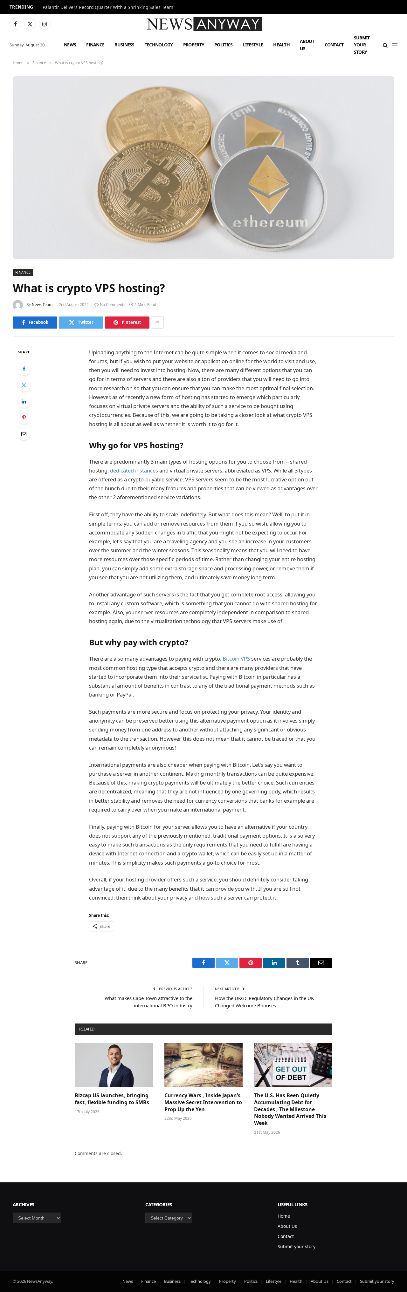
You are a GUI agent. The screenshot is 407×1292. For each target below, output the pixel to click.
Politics (223, 45)
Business (124, 45)
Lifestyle (253, 45)
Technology (159, 45)
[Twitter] (23, 385)
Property (193, 45)
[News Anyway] (203, 24)
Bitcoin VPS (236, 658)
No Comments (112, 304)
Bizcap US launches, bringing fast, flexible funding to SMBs (112, 1099)
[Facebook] (23, 369)
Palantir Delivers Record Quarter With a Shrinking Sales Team (108, 7)
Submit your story (362, 45)
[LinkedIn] (23, 401)
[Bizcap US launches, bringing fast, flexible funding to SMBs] (114, 1065)
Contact (334, 45)
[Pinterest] (23, 417)
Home (284, 1216)
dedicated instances (134, 470)
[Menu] (394, 45)
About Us (307, 44)
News (70, 45)
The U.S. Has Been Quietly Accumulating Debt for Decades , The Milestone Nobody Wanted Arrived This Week (290, 1109)
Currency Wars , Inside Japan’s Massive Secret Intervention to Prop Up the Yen (203, 1102)
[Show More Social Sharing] (157, 322)
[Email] (23, 433)
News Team (42, 304)
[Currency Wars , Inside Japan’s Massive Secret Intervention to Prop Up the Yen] (203, 1065)
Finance (95, 45)
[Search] (385, 45)
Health (281, 45)
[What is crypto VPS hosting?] (203, 167)
